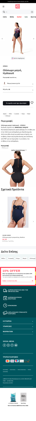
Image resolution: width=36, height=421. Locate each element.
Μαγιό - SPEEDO (25, 258)
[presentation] (2, 39)
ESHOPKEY (11, 383)
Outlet (19, 17)
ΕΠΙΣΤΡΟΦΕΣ (5, 369)
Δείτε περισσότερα (18, 150)
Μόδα (12, 17)
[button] (4, 12)
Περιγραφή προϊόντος (9, 77)
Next (34, 222)
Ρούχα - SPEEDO (18, 258)
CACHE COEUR (6, 235)
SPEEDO (5, 66)
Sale (26, 17)
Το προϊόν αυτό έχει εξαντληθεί (16, 103)
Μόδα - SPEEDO (3, 258)
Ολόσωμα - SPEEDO (32, 258)
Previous (4, 222)
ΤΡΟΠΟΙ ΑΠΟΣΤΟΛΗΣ (22, 369)
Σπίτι (5, 17)
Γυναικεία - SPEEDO (11, 258)
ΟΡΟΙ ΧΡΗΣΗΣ (12, 369)
